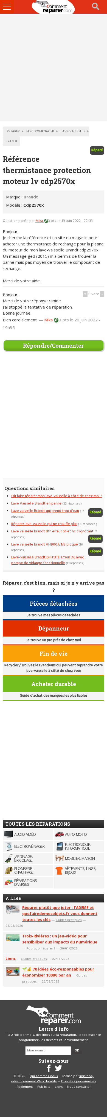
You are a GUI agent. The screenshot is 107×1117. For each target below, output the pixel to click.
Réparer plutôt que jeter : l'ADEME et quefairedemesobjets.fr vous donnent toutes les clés (59, 913)
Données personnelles (78, 1081)
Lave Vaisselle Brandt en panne (36, 503)
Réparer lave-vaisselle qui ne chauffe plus (44, 524)
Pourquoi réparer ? (40, 948)
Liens (10, 958)
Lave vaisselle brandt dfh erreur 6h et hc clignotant (52, 531)
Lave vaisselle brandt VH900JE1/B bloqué (44, 544)
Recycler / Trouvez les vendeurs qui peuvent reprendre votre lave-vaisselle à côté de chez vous (53, 668)
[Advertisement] (53, 67)
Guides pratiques (69, 920)
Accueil (53, 7)
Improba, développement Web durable (52, 1079)
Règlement (24, 1087)
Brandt (31, 197)
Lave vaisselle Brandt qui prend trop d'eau (45, 511)
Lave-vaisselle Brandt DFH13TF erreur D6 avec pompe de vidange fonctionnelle (47, 560)
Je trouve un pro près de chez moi (53, 640)
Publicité (43, 1087)
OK (77, 1050)
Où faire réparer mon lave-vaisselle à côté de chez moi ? (56, 496)
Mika (39, 221)
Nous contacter (79, 1087)
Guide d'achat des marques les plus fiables (53, 696)
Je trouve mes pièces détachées (53, 615)
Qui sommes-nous (44, 1076)
